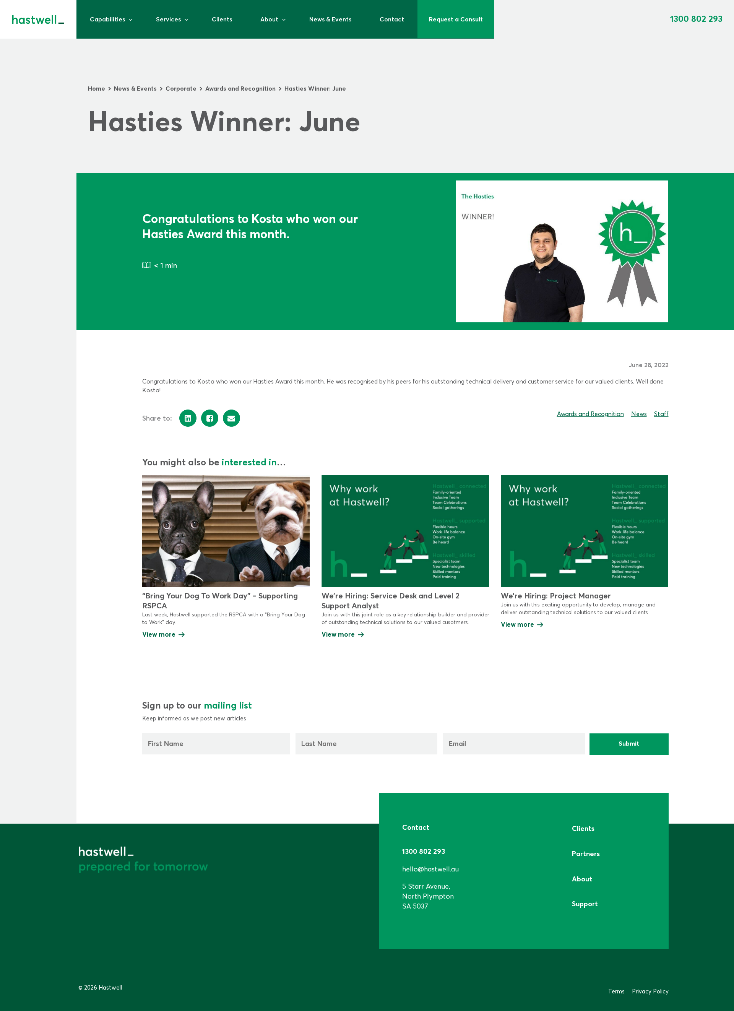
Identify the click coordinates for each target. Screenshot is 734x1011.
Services (168, 19)
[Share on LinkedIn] (187, 418)
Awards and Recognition (590, 414)
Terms (616, 991)
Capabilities (107, 19)
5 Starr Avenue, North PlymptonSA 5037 (428, 896)
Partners (586, 853)
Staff (661, 414)
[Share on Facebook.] (209, 418)
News (639, 414)
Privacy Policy (650, 991)
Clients (222, 19)
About (269, 19)
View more (158, 634)
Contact (392, 19)
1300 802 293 (696, 18)
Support (585, 903)
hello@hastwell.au (430, 869)
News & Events (330, 19)
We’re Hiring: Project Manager (556, 595)
